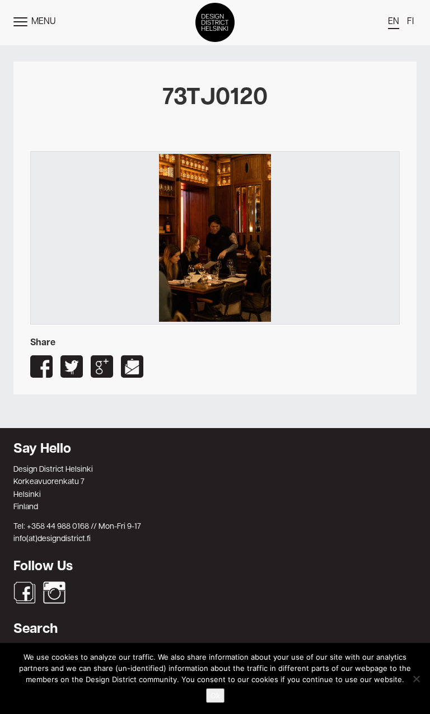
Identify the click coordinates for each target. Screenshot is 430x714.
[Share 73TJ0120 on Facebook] (41, 366)
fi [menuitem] (410, 22)
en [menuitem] (393, 22)
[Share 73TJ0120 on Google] (102, 366)
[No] (416, 678)
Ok (215, 695)
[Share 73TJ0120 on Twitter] (71, 366)
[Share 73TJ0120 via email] (132, 366)
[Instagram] (54, 592)
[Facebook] (24, 592)
